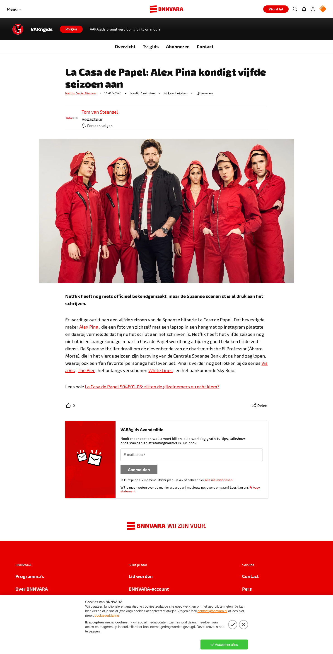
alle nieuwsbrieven (218, 480)
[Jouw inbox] (304, 9)
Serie (80, 93)
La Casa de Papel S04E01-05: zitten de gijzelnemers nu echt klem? (152, 386)
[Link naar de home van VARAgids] (17, 29)
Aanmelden (139, 469)
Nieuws (90, 93)
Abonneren (178, 46)
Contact (205, 46)
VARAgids (42, 29)
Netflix (70, 93)
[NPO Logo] (322, 9)
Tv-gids (151, 46)
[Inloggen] (313, 9)
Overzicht (125, 46)
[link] (71, 118)
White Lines (160, 370)
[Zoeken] (295, 9)
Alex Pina (88, 326)
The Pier (86, 370)
